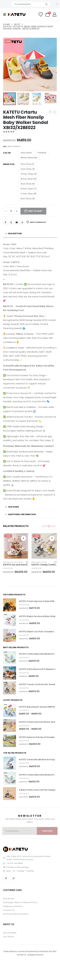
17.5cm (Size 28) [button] (28, 193)
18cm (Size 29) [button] (28, 198)
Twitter (11, 222)
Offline (43, 562)
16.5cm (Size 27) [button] (29, 188)
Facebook (5, 222)
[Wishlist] (40, 14)
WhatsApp (22, 222)
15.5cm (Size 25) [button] (29, 179)
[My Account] (54, 14)
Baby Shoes (7, 562)
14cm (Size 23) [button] (28, 169)
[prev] (50, 112)
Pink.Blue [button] (42, 152)
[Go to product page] (9, 604)
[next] (55, 112)
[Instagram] (13, 879)
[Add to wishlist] (27, 562)
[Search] (46, 4)
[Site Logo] (16, 14)
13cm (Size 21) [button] (27, 164)
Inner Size (8, 164)
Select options (23, 538)
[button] (5, 14)
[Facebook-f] (6, 879)
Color (7, 152)
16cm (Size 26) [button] (28, 183)
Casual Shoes (17, 562)
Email (16, 222)
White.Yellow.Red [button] (29, 157)
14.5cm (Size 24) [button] (29, 174)
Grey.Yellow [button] (26, 152)
